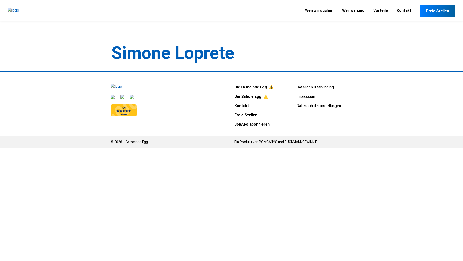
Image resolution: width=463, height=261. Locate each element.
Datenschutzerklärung (315, 87)
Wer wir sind (353, 10)
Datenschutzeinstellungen (318, 105)
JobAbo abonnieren (252, 124)
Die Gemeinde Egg (250, 87)
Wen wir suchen (319, 10)
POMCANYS (268, 142)
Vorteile (380, 10)
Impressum (305, 96)
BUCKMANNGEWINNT (301, 142)
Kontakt (404, 10)
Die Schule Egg (247, 96)
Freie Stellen (437, 11)
